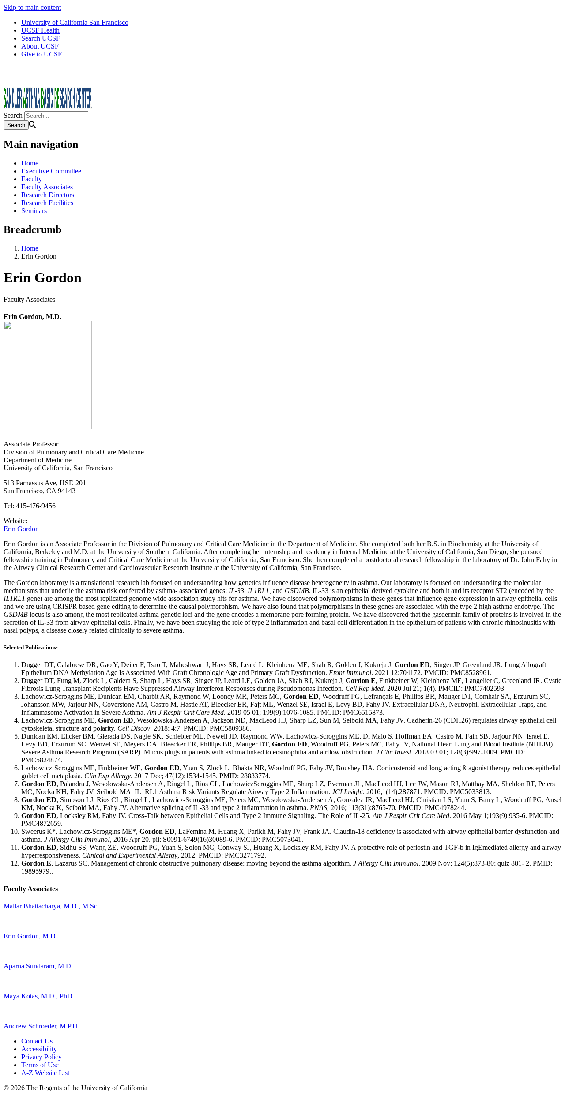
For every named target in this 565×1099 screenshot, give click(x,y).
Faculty (31, 179)
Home (29, 163)
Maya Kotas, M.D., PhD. (39, 996)
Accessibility (39, 1049)
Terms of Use (40, 1065)
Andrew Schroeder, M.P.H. (41, 1026)
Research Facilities (47, 202)
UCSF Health (40, 30)
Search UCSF (40, 38)
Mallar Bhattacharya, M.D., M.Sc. (51, 906)
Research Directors (47, 195)
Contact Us (37, 1041)
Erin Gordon (21, 529)
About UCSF (40, 46)
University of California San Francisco (74, 22)
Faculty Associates (47, 187)
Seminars (34, 210)
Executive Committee (51, 171)
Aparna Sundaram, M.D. (38, 966)
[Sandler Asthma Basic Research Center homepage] (48, 107)
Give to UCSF (41, 54)
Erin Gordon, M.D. (30, 936)
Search (13, 115)
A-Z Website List (45, 1072)
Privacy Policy (41, 1057)
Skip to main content (32, 7)
